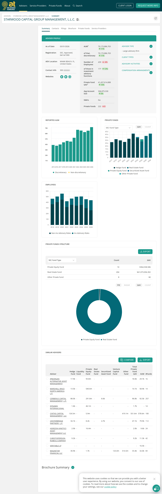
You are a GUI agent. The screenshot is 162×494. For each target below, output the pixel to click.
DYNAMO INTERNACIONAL (57, 407)
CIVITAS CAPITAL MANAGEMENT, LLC (58, 414)
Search (78, 5)
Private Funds (55, 5)
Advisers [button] (23, 5)
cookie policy (110, 486)
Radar (127, 285)
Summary (46, 28)
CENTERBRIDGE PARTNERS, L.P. (56, 422)
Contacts (55, 28)
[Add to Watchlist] (155, 18)
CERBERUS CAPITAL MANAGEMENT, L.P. (58, 399)
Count (148, 127)
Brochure (72, 28)
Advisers (7, 16)
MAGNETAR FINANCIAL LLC (56, 452)
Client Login (124, 5)
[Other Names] (78, 19)
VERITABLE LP (55, 446)
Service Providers (99, 28)
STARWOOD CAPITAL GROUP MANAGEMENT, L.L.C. (31, 16)
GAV (139, 127)
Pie (118, 285)
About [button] (67, 5)
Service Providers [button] (38, 5)
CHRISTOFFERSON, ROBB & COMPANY (58, 439)
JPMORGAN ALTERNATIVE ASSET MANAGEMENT (58, 381)
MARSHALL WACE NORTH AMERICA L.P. (57, 391)
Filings (63, 28)
